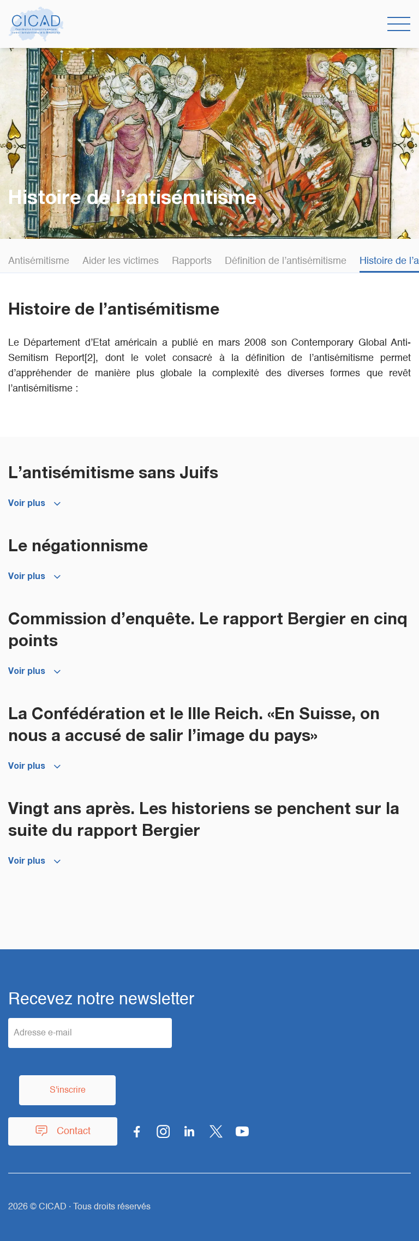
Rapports (192, 261)
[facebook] (136, 1131)
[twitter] (216, 1131)
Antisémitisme (38, 261)
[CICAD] (36, 24)
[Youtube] (242, 1131)
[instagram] (163, 1131)
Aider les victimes (120, 261)
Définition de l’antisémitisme (285, 261)
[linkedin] (189, 1131)
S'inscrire (68, 1090)
